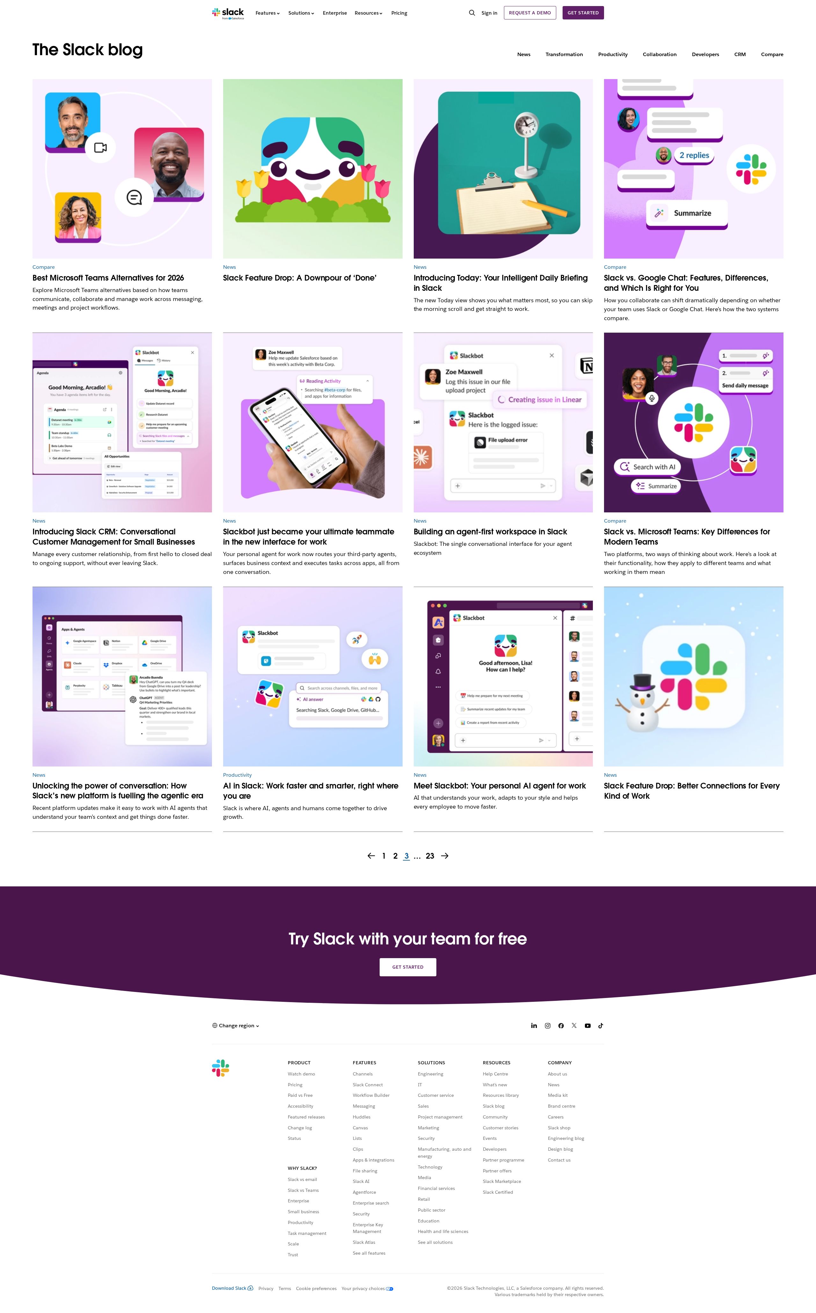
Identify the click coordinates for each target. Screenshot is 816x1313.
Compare (772, 54)
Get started (583, 13)
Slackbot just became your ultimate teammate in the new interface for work (308, 537)
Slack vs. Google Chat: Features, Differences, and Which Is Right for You (686, 283)
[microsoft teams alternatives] (122, 169)
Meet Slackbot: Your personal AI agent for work (500, 786)
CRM (740, 54)
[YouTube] (588, 1026)
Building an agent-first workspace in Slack (490, 532)
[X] (574, 1026)
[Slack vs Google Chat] (693, 169)
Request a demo (530, 13)
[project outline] (503, 169)
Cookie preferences (316, 1288)
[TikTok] (601, 1026)
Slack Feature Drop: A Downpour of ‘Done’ (300, 278)
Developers (705, 54)
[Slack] (228, 12)
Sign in (490, 13)
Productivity (613, 54)
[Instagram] (547, 1026)
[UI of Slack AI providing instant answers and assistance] (313, 677)
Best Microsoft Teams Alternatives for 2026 (108, 278)
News (523, 54)
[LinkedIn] (534, 1026)
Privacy (266, 1288)
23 (429, 856)
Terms (285, 1288)
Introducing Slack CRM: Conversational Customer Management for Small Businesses (114, 537)
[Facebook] (561, 1026)
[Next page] (445, 856)
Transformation (564, 54)
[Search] (472, 13)
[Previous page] (371, 856)
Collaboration (660, 54)
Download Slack (229, 1288)
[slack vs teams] (693, 422)
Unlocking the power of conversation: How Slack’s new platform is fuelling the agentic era (118, 791)
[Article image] (313, 169)
